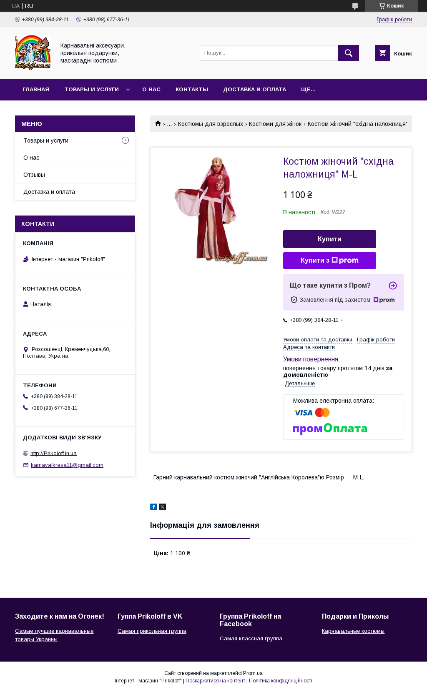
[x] (162, 508)
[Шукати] (348, 53)
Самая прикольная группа (152, 631)
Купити (330, 239)
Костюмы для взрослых (210, 123)
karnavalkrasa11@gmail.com (67, 465)
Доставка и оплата (254, 89)
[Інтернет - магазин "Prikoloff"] (32, 68)
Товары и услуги (91, 89)
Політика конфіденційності (280, 681)
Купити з (315, 260)
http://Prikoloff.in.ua (53, 453)
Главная (36, 89)
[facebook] (153, 508)
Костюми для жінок (275, 123)
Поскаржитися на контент (215, 681)
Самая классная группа (251, 638)
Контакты (192, 89)
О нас (151, 89)
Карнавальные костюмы (353, 631)
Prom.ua (253, 673)
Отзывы (34, 174)
